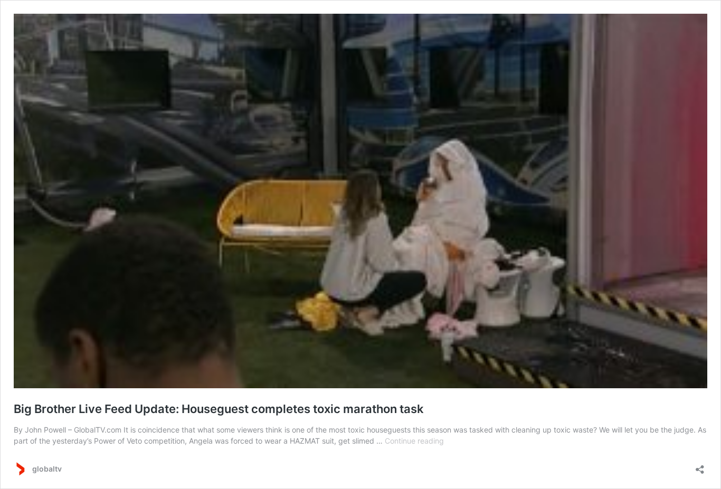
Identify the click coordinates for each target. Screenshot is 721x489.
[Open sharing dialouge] (699, 466)
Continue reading (414, 440)
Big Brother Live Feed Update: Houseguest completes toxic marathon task (219, 409)
